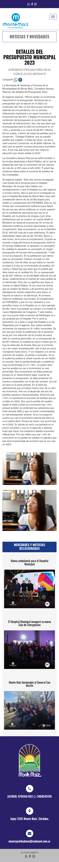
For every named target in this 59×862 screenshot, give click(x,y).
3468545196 (44, 796)
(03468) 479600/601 (20, 796)
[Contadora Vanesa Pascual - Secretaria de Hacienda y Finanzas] (29, 510)
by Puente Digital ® (29, 852)
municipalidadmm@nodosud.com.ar (29, 841)
